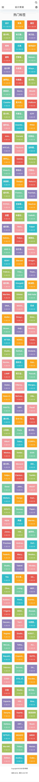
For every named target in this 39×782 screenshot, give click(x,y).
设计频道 (25, 768)
